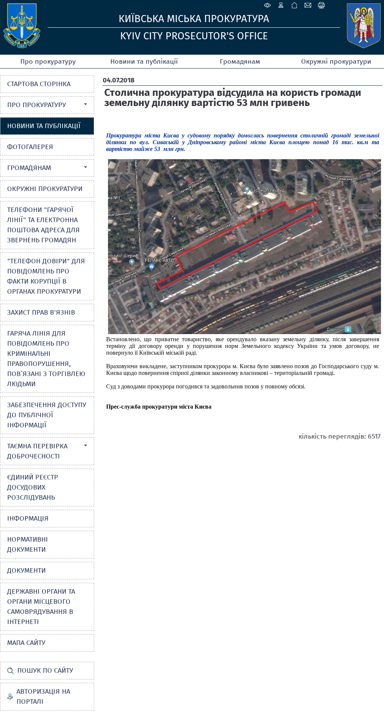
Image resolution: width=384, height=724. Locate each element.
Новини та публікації (144, 61)
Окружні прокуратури (336, 61)
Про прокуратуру (48, 61)
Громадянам (240, 61)
